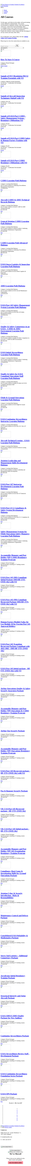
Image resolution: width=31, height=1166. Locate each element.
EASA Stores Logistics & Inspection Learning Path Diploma (15, 265)
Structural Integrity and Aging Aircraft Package (13, 997)
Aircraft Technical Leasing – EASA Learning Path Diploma (15, 442)
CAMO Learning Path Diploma (13, 181)
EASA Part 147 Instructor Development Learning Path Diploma (12, 486)
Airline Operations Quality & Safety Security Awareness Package (15, 689)
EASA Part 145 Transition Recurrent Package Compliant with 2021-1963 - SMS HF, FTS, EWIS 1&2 (15, 647)
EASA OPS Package (9, 1094)
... (17, 1114)
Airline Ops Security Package (13, 731)
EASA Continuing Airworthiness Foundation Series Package (14, 1075)
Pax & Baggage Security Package (14, 791)
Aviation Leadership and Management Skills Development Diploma (14, 463)
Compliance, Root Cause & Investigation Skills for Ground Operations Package (13, 873)
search (17, 46)
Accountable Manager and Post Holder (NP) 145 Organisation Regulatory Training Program (13, 851)
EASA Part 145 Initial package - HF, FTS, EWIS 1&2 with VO (15, 670)
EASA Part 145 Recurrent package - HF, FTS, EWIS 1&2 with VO (15, 772)
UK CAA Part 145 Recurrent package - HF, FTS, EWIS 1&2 (13, 810)
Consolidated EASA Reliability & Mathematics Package (14, 937)
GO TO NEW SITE (15, 1162)
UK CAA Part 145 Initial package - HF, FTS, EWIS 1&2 (15, 830)
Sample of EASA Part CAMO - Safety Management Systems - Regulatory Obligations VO (13, 118)
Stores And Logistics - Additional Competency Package (14, 957)
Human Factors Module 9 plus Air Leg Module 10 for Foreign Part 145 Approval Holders (15, 624)
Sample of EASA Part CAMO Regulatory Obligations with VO (14, 161)
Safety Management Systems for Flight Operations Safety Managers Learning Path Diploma (15, 534)
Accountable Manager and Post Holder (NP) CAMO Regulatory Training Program (14, 557)
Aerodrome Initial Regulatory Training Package (13, 977)
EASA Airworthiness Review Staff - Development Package (15, 1055)
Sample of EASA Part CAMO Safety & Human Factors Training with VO (15, 140)
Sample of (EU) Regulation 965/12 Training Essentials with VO (14, 77)
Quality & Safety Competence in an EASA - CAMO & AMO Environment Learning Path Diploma (15, 330)
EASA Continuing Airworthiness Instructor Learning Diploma (14, 420)
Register (6, 6)
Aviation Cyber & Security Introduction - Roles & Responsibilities (11, 895)
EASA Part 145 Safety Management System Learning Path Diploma (15, 306)
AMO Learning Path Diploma (13, 286)
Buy (2, 189)
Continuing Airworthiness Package (15, 1036)
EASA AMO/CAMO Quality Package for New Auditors (12, 1017)
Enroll (2, 86)
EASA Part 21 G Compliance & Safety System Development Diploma (13, 510)
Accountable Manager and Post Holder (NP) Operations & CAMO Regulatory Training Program (15, 711)
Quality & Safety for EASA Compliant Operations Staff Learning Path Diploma (12, 376)
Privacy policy (8, 1127)
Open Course (4, 66)
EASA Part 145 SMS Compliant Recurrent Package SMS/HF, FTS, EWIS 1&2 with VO (15, 602)
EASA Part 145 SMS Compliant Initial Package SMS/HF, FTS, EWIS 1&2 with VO (14, 579)
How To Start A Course (10, 60)
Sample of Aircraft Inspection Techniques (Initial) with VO (13, 97)
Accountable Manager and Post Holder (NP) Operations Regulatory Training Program (15, 751)
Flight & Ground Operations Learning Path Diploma (12, 399)
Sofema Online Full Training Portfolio (14, 37)
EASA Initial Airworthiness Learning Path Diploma (12, 353)
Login (2, 6)
